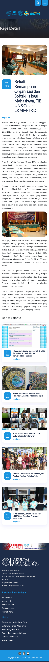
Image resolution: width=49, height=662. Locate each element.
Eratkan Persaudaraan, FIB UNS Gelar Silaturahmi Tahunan (26, 434)
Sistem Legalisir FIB (10, 629)
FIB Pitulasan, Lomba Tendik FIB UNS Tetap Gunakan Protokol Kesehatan (27, 516)
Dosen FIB (6, 601)
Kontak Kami (7, 611)
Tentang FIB (7, 597)
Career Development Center (14, 633)
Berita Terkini (8, 604)
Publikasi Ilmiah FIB (10, 636)
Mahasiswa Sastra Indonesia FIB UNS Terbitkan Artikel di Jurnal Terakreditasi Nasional (29, 353)
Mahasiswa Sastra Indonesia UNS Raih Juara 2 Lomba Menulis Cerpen (28, 394)
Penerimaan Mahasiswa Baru (14, 622)
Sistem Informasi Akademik (14, 626)
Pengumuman (8, 608)
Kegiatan (6, 117)
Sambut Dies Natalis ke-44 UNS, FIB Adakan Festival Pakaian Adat (28, 474)
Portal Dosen (7, 640)
